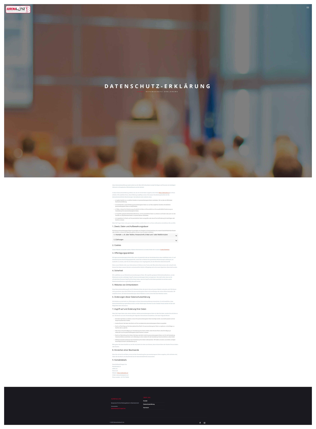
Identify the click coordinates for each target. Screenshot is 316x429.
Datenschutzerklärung (149, 404)
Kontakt (145, 400)
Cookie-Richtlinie (164, 249)
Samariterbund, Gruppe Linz (118, 408)
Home (140, 91)
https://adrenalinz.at (164, 192)
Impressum (146, 407)
